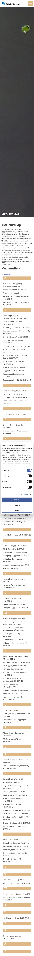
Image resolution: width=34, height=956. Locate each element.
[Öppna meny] (30, 3)
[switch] (29, 475)
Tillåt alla (17, 500)
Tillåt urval (17, 505)
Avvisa (17, 510)
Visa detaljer (24, 494)
